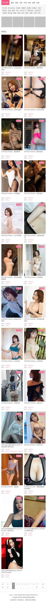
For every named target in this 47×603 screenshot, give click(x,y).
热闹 (29, 3)
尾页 (43, 585)
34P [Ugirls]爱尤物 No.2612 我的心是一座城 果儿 (11, 529)
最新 (12, 3)
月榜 (20, 3)
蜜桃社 (34, 8)
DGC (17, 10)
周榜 (16, 3)
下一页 (37, 585)
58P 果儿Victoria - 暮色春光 (33, 193)
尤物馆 (18, 8)
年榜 (25, 3)
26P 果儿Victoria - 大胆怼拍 (33, 361)
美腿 (30, 13)
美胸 (18, 13)
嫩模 (14, 13)
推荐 (33, 3)
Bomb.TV (23, 10)
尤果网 (4, 13)
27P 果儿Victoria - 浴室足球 (10, 403)
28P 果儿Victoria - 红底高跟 (10, 193)
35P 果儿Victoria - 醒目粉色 (33, 152)
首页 (3, 585)
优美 (39, 8)
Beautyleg (11, 8)
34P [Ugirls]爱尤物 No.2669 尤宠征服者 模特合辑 (11, 446)
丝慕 (9, 10)
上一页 (8, 585)
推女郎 (4, 10)
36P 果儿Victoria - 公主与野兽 (11, 235)
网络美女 (31, 10)
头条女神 (38, 10)
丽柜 (13, 10)
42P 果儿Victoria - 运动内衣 (10, 361)
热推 (37, 3)
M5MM (5, 2)
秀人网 (4, 8)
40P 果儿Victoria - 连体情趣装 (11, 110)
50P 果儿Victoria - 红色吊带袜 (34, 110)
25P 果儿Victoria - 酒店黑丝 (33, 68)
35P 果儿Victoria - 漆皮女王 (33, 403)
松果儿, (8, 74)
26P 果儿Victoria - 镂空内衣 (33, 445)
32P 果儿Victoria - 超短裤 (9, 487)
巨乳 (38, 13)
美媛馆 (23, 8)
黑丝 (22, 13)
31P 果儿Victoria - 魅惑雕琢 (10, 152)
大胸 (34, 13)
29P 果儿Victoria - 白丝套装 (33, 277)
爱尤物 (10, 13)
